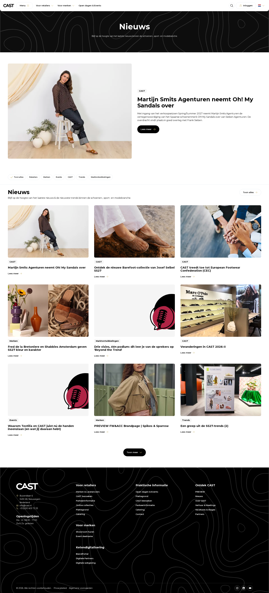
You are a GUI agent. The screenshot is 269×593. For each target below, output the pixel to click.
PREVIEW (200, 492)
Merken (46, 177)
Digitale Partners (84, 558)
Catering (80, 514)
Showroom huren (85, 532)
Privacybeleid (60, 588)
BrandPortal (82, 554)
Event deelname (84, 536)
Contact (140, 514)
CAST (70, 177)
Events (59, 177)
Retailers (33, 177)
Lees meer (146, 129)
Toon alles (18, 177)
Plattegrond (82, 509)
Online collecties (84, 505)
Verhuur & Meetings (205, 505)
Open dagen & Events (147, 492)
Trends (82, 177)
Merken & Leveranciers (88, 492)
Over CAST (200, 501)
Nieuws (199, 496)
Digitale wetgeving (86, 563)
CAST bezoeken (84, 496)
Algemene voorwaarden (81, 588)
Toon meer (132, 452)
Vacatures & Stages (205, 509)
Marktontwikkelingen (100, 177)
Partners (199, 514)
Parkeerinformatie (85, 501)
